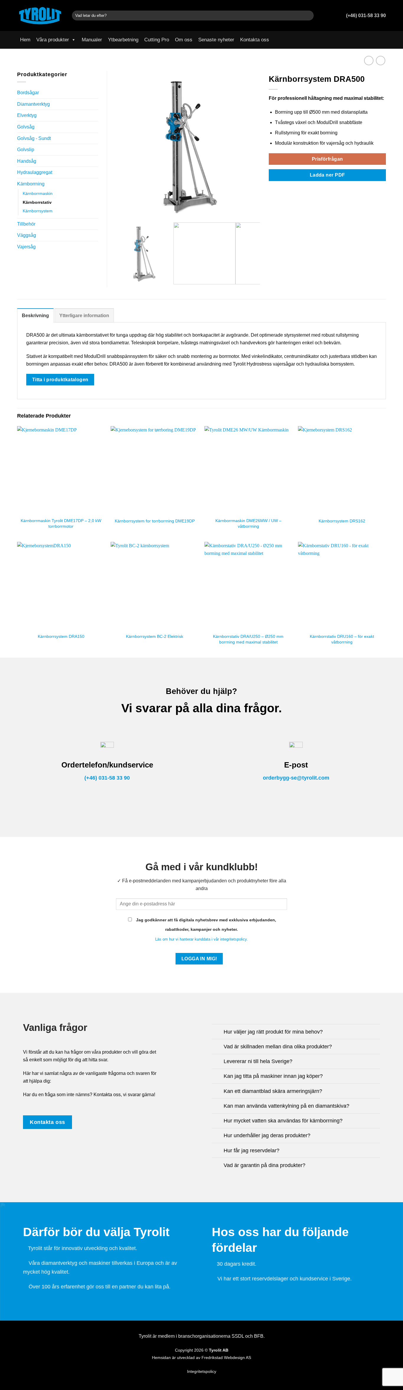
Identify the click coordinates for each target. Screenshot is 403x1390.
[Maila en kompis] (286, 189)
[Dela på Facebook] (272, 189)
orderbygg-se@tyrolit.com (296, 778)
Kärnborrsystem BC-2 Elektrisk (154, 636)
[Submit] (308, 16)
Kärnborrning (31, 183)
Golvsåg (26, 126)
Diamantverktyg (33, 104)
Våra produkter (52, 40)
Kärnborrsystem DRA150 (61, 636)
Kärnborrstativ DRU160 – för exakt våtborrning (342, 639)
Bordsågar (28, 92)
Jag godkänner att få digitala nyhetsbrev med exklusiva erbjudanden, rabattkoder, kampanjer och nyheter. (205, 925)
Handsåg (26, 161)
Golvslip (25, 149)
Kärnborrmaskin (38, 193)
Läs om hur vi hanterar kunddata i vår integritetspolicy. (201, 939)
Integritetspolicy (201, 1371)
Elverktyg (27, 115)
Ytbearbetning (123, 40)
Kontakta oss (254, 40)
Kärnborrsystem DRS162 (342, 521)
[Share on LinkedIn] (294, 189)
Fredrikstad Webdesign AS (226, 1357)
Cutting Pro (156, 40)
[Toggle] (217, 1032)
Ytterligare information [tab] (84, 315)
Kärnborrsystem (38, 210)
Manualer (92, 40)
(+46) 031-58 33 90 (107, 778)
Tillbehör (26, 223)
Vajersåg (26, 246)
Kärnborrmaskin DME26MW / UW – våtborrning (248, 523)
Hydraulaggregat (34, 172)
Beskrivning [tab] (35, 315)
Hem (25, 40)
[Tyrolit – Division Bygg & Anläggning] (40, 15)
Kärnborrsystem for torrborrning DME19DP (155, 521)
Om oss (183, 40)
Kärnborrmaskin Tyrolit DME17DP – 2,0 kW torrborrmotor (61, 523)
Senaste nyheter (216, 40)
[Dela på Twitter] (279, 189)
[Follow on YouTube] (382, 40)
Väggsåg (26, 235)
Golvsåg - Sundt (34, 138)
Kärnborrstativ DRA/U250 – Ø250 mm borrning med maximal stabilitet (248, 639)
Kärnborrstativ (37, 202)
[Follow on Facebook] (374, 40)
